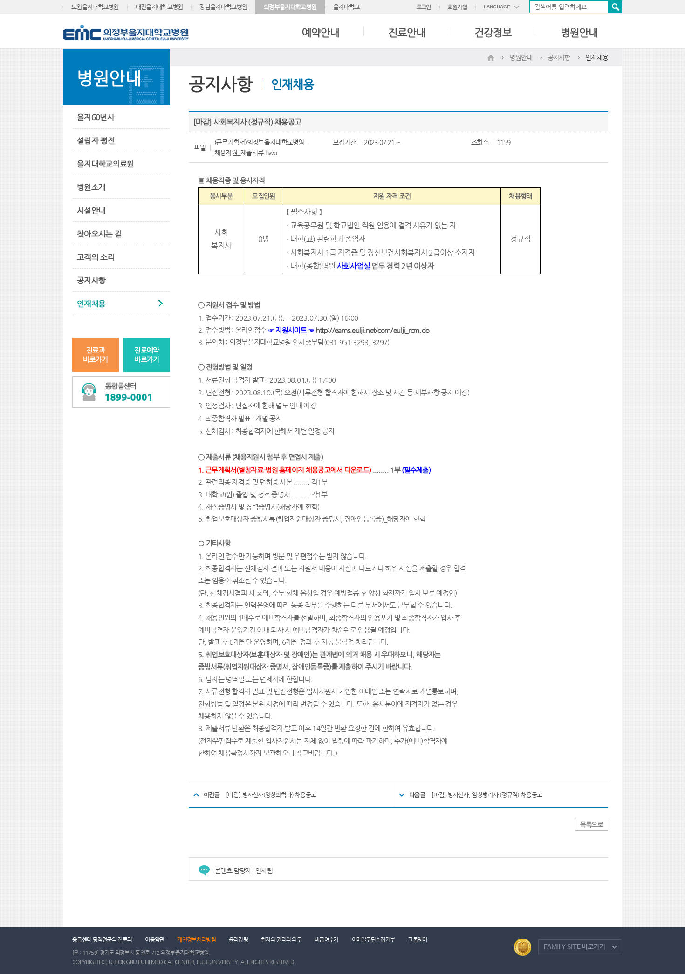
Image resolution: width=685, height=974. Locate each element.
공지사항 (91, 280)
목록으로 (591, 824)
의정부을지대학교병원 (290, 6)
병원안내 (579, 32)
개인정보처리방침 (196, 939)
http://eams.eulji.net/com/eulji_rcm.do (372, 330)
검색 (615, 7)
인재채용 (91, 303)
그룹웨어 (417, 939)
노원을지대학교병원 (95, 6)
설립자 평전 (96, 140)
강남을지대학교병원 (223, 6)
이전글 (211, 794)
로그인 (424, 7)
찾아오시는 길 (99, 233)
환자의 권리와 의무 (281, 939)
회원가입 (457, 7)
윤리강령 (238, 939)
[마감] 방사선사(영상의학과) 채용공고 (271, 794)
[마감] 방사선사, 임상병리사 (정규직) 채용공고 (487, 794)
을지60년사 (95, 117)
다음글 (417, 794)
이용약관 (154, 939)
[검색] (575, 6)
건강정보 (493, 32)
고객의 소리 (96, 257)
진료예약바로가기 (146, 354)
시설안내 (91, 210)
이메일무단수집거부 (373, 939)
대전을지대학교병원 (159, 6)
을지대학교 (346, 6)
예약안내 (320, 32)
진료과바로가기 (95, 354)
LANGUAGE (497, 6)
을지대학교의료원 (105, 163)
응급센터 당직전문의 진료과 (102, 939)
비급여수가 (327, 939)
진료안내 (406, 32)
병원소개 (91, 187)
